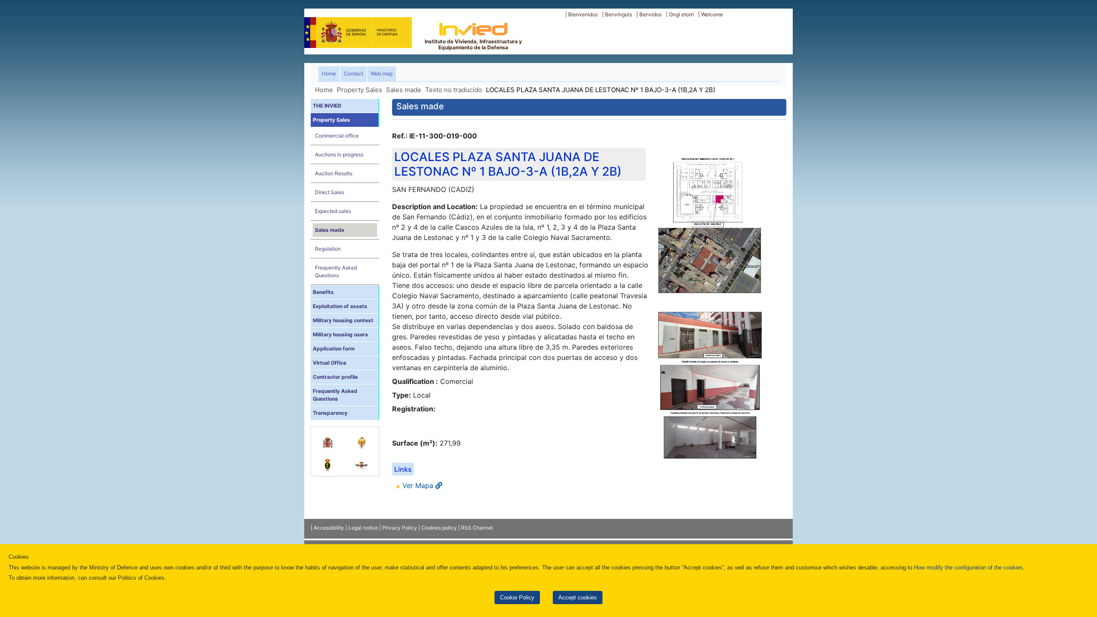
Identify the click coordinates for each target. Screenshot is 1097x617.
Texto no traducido (453, 90)
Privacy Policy (399, 527)
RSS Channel (477, 527)
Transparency (330, 413)
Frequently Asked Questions (336, 271)
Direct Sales (329, 192)
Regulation (328, 249)
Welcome (712, 14)
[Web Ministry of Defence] (328, 438)
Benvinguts (618, 14)
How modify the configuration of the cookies (968, 567)
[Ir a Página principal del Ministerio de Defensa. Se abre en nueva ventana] (358, 31)
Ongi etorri (681, 14)
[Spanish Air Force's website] (362, 460)
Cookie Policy (517, 597)
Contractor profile (335, 377)
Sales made (403, 90)
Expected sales (333, 211)
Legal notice (363, 527)
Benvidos (650, 14)
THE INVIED (327, 105)
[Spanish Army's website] (362, 438)
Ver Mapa (418, 485)
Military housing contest (343, 320)
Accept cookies (577, 597)
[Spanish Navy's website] (328, 460)
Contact (353, 73)
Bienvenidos (583, 14)
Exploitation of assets (340, 306)
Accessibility (329, 527)
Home (330, 73)
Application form (334, 348)
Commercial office (337, 135)
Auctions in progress (339, 154)
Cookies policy (439, 527)
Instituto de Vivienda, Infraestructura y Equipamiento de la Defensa (473, 44)
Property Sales (359, 90)
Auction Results (333, 173)
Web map (382, 73)
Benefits (323, 292)
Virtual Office (329, 362)
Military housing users (340, 334)
